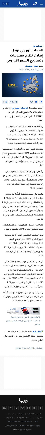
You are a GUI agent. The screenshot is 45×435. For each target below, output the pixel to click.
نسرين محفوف (31, 66)
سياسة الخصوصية (24, 418)
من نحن (11, 414)
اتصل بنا (39, 418)
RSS (36, 422)
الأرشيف (9, 418)
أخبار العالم (38, 46)
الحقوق (32, 426)
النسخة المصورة (34, 414)
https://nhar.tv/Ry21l (25, 349)
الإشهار (21, 414)
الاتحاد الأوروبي (20, 108)
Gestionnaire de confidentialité (19, 422)
